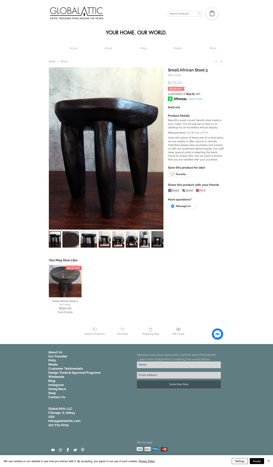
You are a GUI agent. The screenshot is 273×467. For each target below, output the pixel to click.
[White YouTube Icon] (53, 450)
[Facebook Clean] (68, 450)
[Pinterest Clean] (83, 450)
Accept (257, 461)
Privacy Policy (147, 461)
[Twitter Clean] (75, 450)
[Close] (268, 461)
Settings (239, 461)
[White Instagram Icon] (60, 450)
